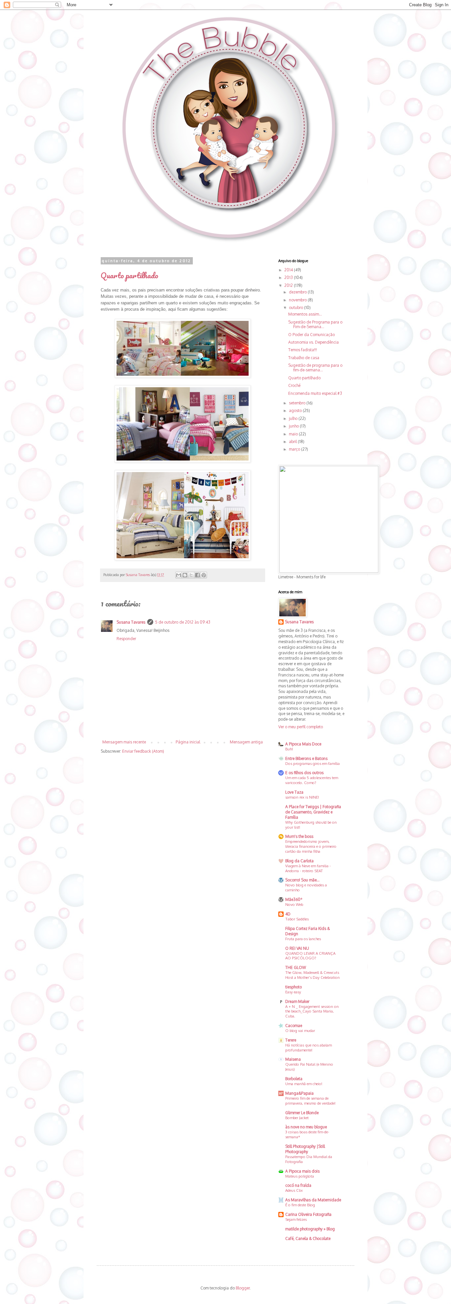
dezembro (298, 292)
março (295, 449)
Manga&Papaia (299, 1093)
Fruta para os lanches (303, 938)
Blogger (243, 1288)
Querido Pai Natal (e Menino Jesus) (309, 1067)
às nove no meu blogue (306, 1126)
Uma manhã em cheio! (303, 1083)
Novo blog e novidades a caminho (306, 887)
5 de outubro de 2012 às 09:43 (182, 622)
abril (293, 441)
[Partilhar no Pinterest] (203, 575)
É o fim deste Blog (300, 1204)
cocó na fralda (298, 1185)
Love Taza (294, 792)
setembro (297, 402)
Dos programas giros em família (312, 763)
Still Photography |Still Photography (305, 1149)
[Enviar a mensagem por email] (178, 575)
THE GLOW (295, 967)
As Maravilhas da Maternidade (313, 1199)
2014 (289, 269)
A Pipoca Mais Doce (303, 743)
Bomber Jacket (297, 1117)
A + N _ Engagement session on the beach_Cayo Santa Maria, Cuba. (312, 1011)
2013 (289, 277)
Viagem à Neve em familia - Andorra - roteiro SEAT (308, 868)
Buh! (289, 748)
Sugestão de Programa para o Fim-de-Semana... (315, 324)
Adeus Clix (294, 1190)
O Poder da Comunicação (311, 334)
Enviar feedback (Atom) (143, 751)
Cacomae (293, 1025)
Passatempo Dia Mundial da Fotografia (308, 1159)
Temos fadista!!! (302, 349)
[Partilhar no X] (191, 575)
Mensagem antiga (246, 741)
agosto (296, 410)
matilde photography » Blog (310, 1228)
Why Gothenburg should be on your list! (311, 825)
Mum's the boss (299, 836)
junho (294, 426)
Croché (294, 385)
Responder (126, 638)
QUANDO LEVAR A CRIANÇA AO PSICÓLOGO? (310, 956)
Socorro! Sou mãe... (302, 879)
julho (293, 418)
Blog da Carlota (299, 860)
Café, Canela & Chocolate (307, 1238)
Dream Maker (297, 1001)
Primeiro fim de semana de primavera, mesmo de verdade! (310, 1101)
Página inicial (188, 741)
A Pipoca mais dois (302, 1171)
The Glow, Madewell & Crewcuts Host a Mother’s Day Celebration (312, 975)
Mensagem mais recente (124, 741)
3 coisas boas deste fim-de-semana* (307, 1134)
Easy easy (293, 991)
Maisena (293, 1059)
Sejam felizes (296, 1219)
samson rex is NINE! (302, 797)
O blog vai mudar (300, 1030)
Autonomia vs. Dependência (313, 342)
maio (294, 433)
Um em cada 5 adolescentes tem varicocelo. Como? (311, 780)
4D (288, 913)
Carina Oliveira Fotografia (308, 1214)
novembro (298, 299)
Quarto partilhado (304, 377)
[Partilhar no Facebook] (197, 575)
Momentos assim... (305, 314)
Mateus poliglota (299, 1176)
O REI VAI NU (297, 948)
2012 (289, 285)
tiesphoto (293, 986)
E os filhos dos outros (304, 772)
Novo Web (294, 904)
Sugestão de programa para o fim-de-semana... (315, 367)
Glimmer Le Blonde (302, 1112)
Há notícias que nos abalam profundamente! (308, 1047)
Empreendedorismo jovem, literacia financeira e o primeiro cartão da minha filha (310, 846)
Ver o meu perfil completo (300, 726)
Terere (290, 1040)
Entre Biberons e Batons (306, 758)
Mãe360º (293, 899)
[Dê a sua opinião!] (185, 575)
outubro (296, 307)
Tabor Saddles (297, 918)
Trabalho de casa (303, 357)
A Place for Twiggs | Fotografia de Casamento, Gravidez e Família (313, 812)
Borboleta (293, 1078)
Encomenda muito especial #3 (315, 393)
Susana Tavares (131, 622)
